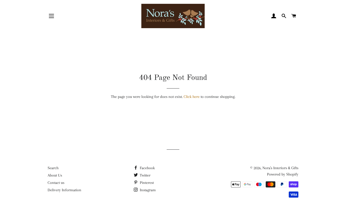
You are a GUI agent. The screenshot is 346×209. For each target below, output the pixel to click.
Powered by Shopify (282, 174)
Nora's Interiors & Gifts (280, 168)
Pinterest (146, 182)
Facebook (147, 168)
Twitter (144, 175)
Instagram (147, 190)
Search (53, 168)
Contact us (56, 182)
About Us (55, 175)
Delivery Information (64, 190)
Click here (192, 96)
